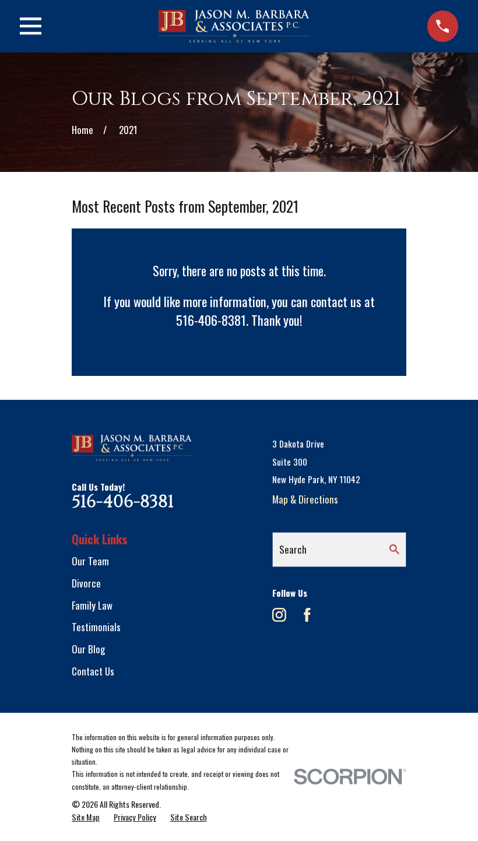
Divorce (86, 583)
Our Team (90, 561)
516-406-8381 (123, 501)
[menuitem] (86, 817)
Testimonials (96, 627)
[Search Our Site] (394, 549)
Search (293, 549)
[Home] (235, 26)
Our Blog (88, 649)
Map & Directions (305, 499)
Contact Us (93, 671)
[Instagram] (279, 615)
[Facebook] (307, 615)
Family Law (92, 605)
